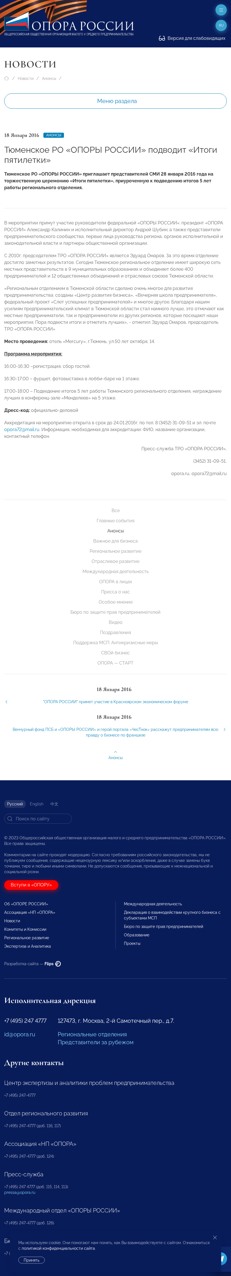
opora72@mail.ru (21, 429)
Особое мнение (116, 602)
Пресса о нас (115, 592)
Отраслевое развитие (115, 561)
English (36, 804)
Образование (136, 935)
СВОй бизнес (115, 653)
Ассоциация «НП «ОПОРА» (29, 912)
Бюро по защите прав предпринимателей (115, 612)
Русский (15, 804)
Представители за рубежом (96, 1042)
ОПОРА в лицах (115, 581)
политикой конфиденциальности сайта (58, 1248)
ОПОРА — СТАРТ (115, 663)
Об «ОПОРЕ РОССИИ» (26, 904)
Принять (31, 1260)
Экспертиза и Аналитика (27, 946)
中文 (54, 804)
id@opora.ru (19, 1034)
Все (116, 510)
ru (221, 25)
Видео (116, 622)
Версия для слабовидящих (195, 38)
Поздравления (115, 632)
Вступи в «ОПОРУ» (31, 885)
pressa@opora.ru (19, 1192)
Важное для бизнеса (115, 541)
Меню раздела (117, 101)
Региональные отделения (92, 1034)
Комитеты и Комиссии (25, 929)
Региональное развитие (115, 551)
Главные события (115, 520)
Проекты (132, 943)
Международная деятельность (116, 571)
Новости (26, 78)
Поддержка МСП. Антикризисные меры (115, 642)
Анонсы (49, 78)
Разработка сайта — (29, 964)
